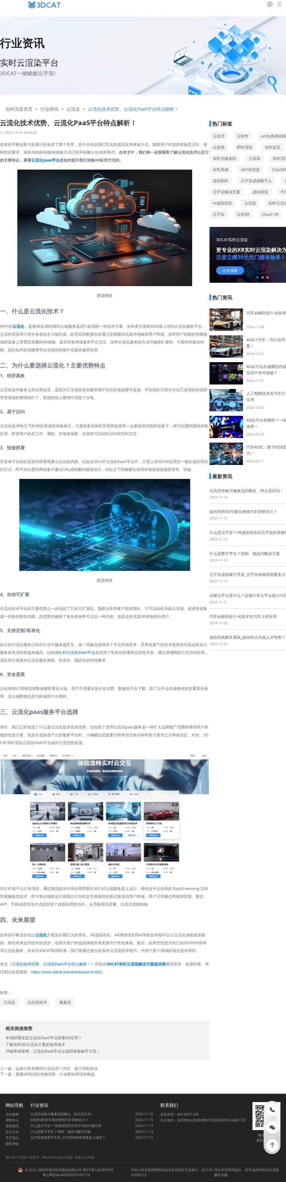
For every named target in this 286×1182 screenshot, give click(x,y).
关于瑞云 (12, 1137)
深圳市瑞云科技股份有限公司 (60, 1169)
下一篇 (47, 1074)
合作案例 (12, 1114)
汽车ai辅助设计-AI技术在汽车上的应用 (243, 616)
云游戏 (219, 147)
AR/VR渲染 (250, 169)
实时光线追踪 (224, 158)
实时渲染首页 (19, 109)
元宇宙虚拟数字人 (256, 180)
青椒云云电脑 (84, 1157)
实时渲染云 (233, 1169)
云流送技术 (37, 1002)
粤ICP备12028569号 (98, 1169)
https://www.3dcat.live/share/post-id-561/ (67, 972)
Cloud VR (270, 214)
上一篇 (49, 1068)
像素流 (65, 1002)
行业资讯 (49, 109)
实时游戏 (220, 169)
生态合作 (12, 1131)
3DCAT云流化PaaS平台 (75, 652)
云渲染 (250, 203)
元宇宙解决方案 (226, 191)
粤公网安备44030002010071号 (66, 1174)
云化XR (243, 214)
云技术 (219, 136)
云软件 (243, 136)
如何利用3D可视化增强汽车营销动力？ (243, 511)
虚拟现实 (260, 191)
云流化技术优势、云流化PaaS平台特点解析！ (51, 964)
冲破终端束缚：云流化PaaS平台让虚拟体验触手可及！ (53, 1051)
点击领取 (230, 270)
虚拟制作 (220, 180)
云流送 (73, 109)
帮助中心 (12, 1120)
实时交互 (272, 147)
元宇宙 (219, 214)
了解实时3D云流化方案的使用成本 (35, 1044)
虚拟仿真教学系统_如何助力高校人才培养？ (247, 637)
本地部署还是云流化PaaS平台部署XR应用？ (44, 1037)
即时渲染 (244, 147)
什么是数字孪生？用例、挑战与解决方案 (244, 553)
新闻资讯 (12, 1126)
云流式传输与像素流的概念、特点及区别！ (246, 490)
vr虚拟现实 (222, 203)
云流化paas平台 (45, 160)
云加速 (254, 158)
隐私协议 (12, 1143)
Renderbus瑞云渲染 (57, 1157)
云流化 (18, 326)
